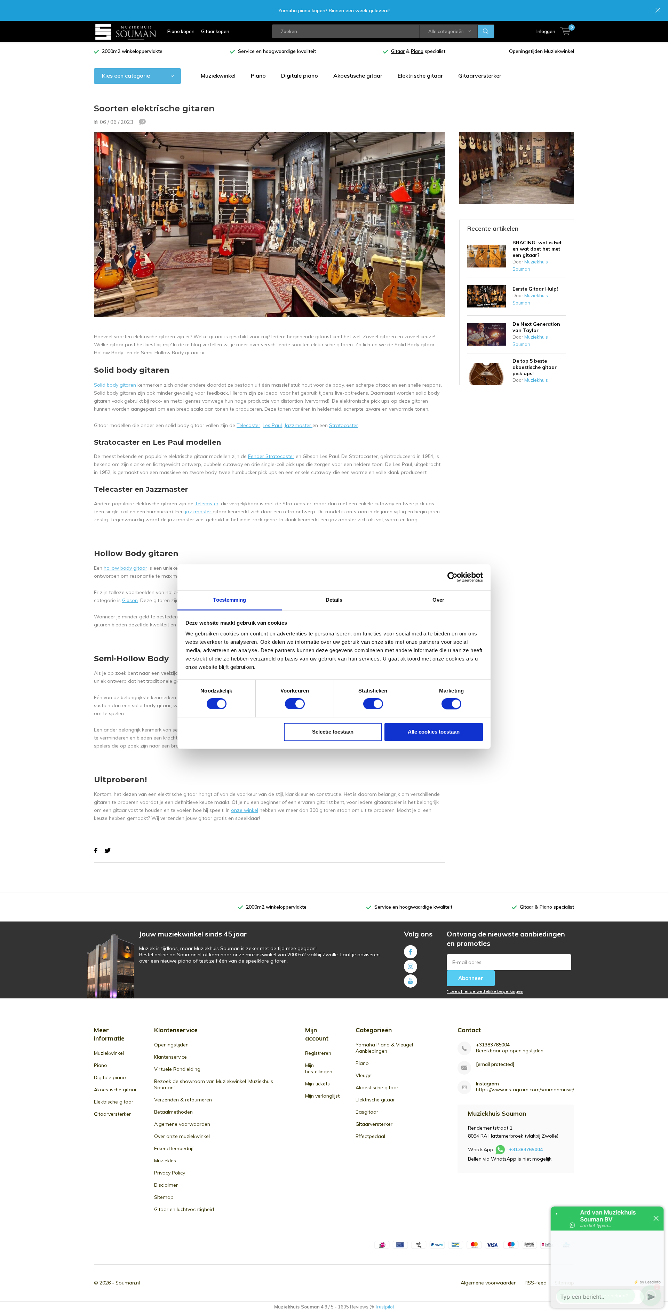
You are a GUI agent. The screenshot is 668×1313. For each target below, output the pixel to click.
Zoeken (486, 31)
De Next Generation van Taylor (536, 327)
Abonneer (470, 978)
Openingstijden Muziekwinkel (541, 51)
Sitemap (164, 1197)
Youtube (410, 981)
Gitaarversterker (479, 75)
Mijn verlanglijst (322, 1096)
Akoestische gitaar (357, 75)
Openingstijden (171, 1045)
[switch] (295, 703)
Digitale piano (299, 75)
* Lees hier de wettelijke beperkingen (485, 991)
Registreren (318, 1053)
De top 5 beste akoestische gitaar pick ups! (534, 367)
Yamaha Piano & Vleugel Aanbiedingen (384, 1048)
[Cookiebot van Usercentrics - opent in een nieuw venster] (452, 577)
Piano (258, 75)
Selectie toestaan (332, 732)
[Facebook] (95, 850)
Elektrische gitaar (420, 75)
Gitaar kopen (215, 31)
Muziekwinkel (218, 75)
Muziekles (165, 1160)
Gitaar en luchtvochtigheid (184, 1209)
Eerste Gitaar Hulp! (535, 289)
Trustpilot (384, 1307)
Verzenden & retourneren (183, 1100)
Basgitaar (367, 1112)
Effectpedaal (370, 1136)
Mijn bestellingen (318, 1068)
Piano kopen (180, 31)
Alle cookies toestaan (434, 732)
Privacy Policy (169, 1173)
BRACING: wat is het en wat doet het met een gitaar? (537, 248)
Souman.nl (128, 1283)
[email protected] (495, 1064)
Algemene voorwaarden (182, 1124)
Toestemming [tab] (229, 600)
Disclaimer (166, 1185)
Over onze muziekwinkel (182, 1136)
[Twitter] (107, 850)
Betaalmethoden (173, 1112)
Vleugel (364, 1075)
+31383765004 (493, 1045)
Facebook (410, 951)
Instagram (410, 966)
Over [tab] (438, 600)
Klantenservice (170, 1057)
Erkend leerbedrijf (174, 1148)
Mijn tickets (317, 1084)
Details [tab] (334, 600)
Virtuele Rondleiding (177, 1069)
